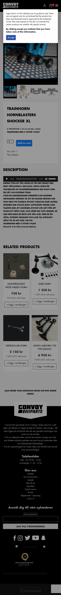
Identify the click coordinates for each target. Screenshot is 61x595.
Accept (11, 37)
